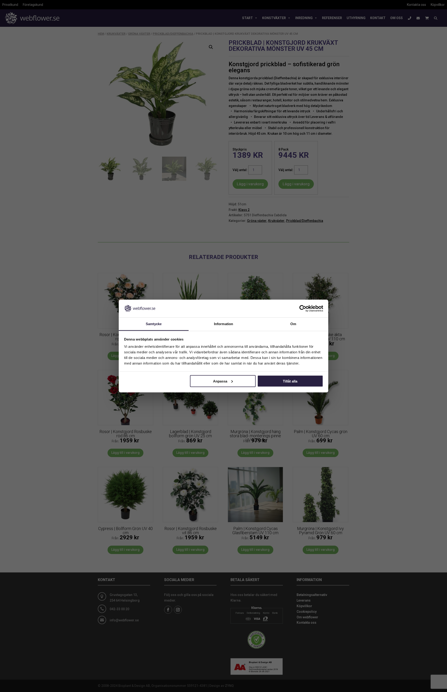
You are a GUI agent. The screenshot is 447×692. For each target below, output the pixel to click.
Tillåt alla (290, 381)
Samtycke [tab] (154, 324)
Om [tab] (293, 324)
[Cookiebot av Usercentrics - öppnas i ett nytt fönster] (302, 308)
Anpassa (220, 381)
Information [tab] (223, 324)
